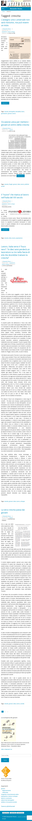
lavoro (14, 113)
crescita (6, 111)
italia (19, 184)
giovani (10, 113)
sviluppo (22, 501)
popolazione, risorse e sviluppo (8, 31)
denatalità (18, 111)
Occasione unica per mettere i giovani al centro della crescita (15, 123)
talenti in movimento (6, 798)
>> (7, 711)
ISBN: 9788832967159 (6, 749)
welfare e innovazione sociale (9, 802)
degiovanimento (6, 790)
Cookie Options (20, 812)
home (3, 11)
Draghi (11, 184)
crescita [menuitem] (9, 11)
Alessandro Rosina (7, 29)
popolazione (19, 238)
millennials (5, 792)
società (22, 703)
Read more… (5, 103)
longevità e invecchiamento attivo (10, 794)
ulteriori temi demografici (7, 800)
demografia (12, 111)
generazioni (4, 113)
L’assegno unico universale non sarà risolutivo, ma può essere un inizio (15, 22)
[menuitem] (3, 11)
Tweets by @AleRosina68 (8, 806)
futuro (22, 111)
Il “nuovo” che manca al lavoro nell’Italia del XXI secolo (15, 196)
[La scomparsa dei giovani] (8, 730)
